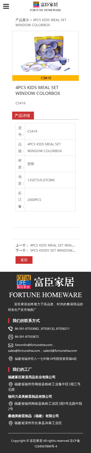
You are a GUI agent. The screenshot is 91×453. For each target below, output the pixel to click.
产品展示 (22, 19)
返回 (24, 259)
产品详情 (22, 115)
